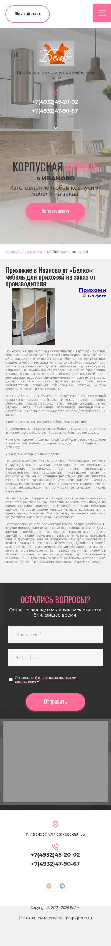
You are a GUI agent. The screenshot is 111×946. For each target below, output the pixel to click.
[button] (27, 14)
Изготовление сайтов (41, 918)
